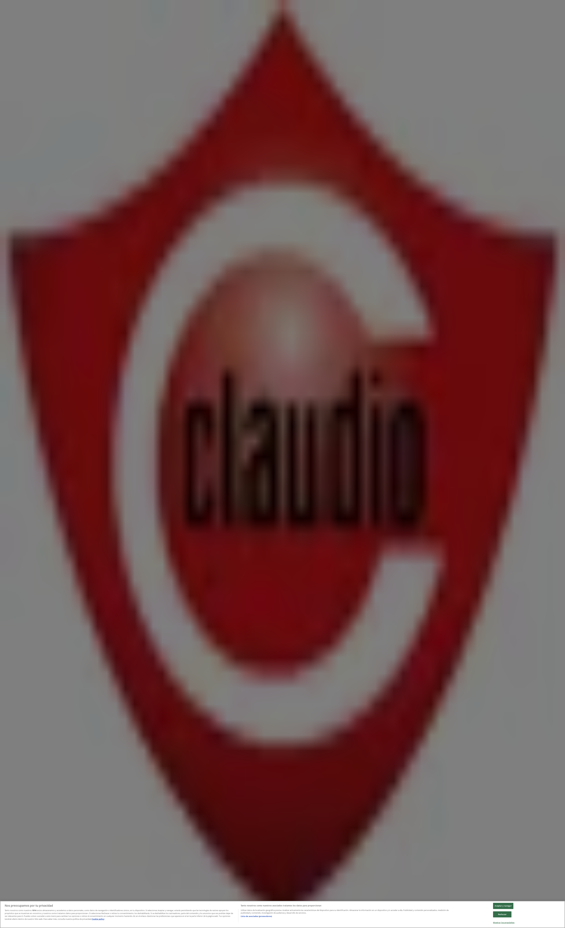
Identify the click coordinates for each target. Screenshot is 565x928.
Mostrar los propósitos (503, 922)
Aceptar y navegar (503, 905)
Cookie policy (98, 919)
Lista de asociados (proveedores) (256, 916)
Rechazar (502, 914)
